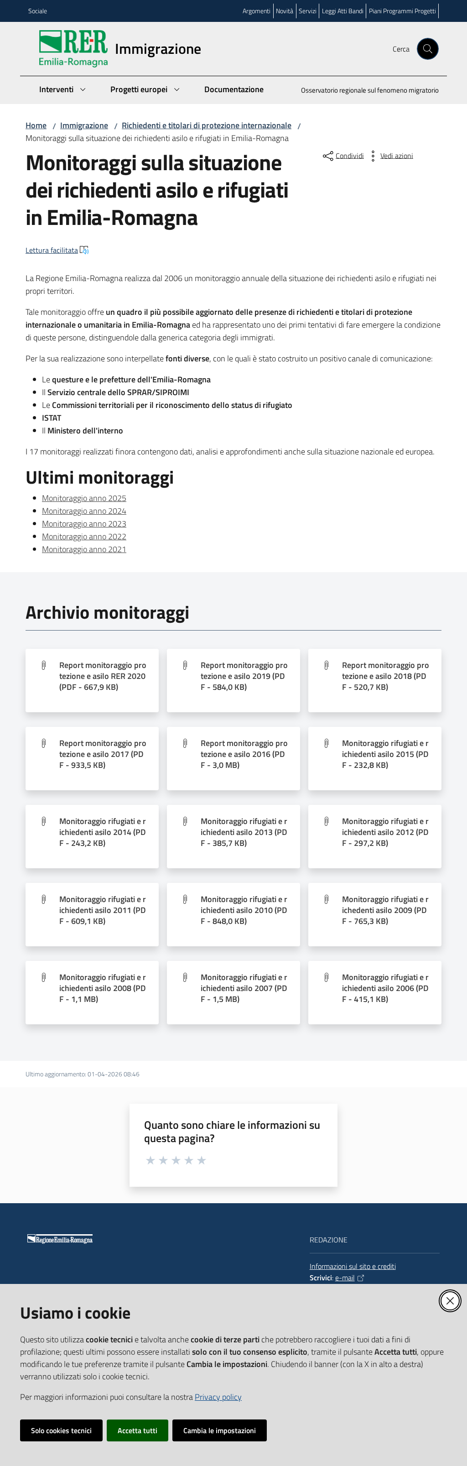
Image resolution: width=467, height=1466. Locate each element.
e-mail (345, 1277)
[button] (428, 49)
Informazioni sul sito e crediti (353, 1266)
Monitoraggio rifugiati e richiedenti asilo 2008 (102, 988)
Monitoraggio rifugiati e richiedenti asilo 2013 (244, 832)
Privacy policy (218, 1397)
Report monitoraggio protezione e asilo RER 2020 (102, 676)
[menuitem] (364, 91)
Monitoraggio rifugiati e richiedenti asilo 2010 (244, 910)
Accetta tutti (137, 1430)
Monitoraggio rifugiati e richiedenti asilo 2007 (244, 988)
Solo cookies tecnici (61, 1430)
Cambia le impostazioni (219, 1430)
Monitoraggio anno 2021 (84, 549)
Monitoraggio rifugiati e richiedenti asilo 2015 (385, 754)
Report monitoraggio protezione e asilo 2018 (385, 676)
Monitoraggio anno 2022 (84, 536)
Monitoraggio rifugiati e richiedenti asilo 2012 (385, 832)
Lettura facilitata (52, 250)
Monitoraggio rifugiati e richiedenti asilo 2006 (385, 988)
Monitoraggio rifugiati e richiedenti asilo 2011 (102, 910)
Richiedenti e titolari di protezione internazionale (206, 125)
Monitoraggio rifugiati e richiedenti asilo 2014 (102, 832)
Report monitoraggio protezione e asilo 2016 (244, 754)
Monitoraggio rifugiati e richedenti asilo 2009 (385, 910)
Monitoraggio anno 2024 (84, 511)
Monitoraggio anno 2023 (84, 523)
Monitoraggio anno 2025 (84, 498)
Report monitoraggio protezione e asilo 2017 (102, 754)
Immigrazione (84, 125)
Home (36, 125)
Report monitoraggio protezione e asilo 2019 (244, 676)
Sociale (37, 11)
